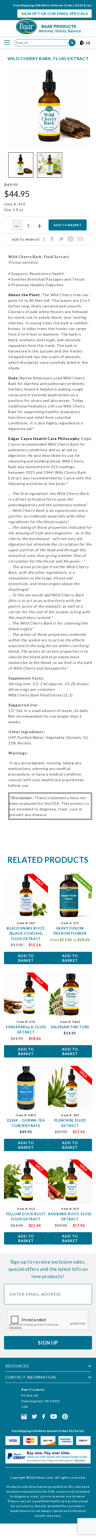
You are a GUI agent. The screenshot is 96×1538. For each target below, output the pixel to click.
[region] (50, 165)
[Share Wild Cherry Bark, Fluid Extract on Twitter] (61, 239)
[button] (21, 165)
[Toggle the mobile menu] (7, 42)
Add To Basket (26, 958)
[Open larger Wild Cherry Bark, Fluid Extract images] (50, 107)
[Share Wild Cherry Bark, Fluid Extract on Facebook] (52, 239)
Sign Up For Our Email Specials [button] (54, 13)
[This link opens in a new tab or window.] (24, 1416)
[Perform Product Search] (72, 42)
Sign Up (48, 1343)
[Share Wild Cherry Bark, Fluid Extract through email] (80, 239)
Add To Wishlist (26, 239)
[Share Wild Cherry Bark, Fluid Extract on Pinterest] (71, 239)
